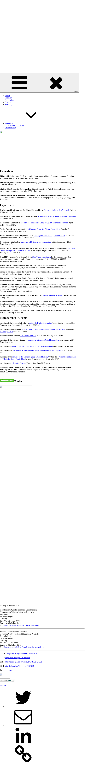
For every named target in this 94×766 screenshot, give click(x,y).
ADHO (3, 332)
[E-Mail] (23, 725)
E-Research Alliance (28, 336)
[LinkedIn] (23, 744)
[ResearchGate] (23, 763)
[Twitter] (23, 706)
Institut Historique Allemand (52, 295)
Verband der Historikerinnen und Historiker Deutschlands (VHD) (37, 350)
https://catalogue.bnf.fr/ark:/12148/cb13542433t (23, 662)
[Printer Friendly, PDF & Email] (7, 380)
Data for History (19, 363)
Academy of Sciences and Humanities (36, 242)
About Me (9, 123)
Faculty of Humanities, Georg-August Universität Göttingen (44, 223)
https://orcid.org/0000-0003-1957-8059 (22, 653)
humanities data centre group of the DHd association (32, 346)
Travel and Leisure (17, 125)
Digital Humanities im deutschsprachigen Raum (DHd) (43, 329)
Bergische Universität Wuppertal (56, 210)
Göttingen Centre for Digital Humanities (43, 229)
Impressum (4, 685)
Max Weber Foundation (41, 257)
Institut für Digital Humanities (40, 323)
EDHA (10, 332)
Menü (76, 91)
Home (7, 96)
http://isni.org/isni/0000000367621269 (19, 666)
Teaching (8, 104)
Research (8, 98)
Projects (8, 102)
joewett (9, 670)
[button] (47, 65)
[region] (47, 36)
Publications (9, 100)
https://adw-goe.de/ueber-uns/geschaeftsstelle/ (22, 625)
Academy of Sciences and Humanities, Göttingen (57, 216)
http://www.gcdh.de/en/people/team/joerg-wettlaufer (24, 647)
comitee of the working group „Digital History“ (30, 357)
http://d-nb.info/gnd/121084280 (17, 658)
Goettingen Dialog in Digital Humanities (43, 340)
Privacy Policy (10, 128)
